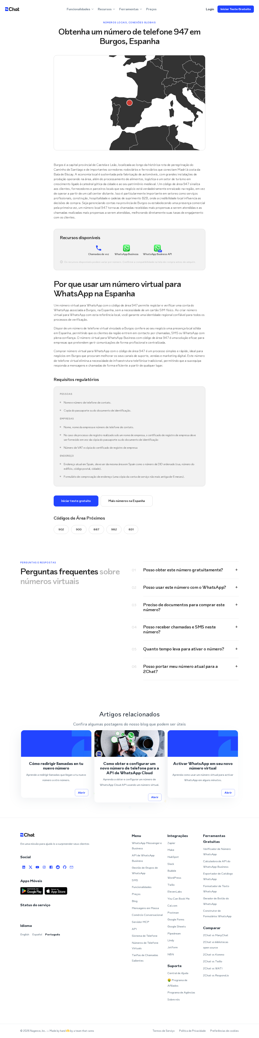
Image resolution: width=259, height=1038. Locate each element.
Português (52, 934)
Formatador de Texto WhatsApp (216, 889)
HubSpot (173, 857)
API (134, 929)
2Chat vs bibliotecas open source (215, 944)
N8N (170, 954)
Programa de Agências (181, 992)
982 (114, 529)
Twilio (171, 885)
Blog (134, 901)
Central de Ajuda (177, 973)
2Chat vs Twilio (212, 961)
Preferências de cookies (224, 1031)
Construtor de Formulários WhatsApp (217, 913)
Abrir (81, 793)
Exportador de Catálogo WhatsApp (218, 876)
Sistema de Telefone (144, 936)
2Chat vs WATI (212, 968)
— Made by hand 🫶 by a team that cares (70, 1031)
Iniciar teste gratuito (236, 9)
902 (61, 529)
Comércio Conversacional (147, 915)
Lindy (170, 940)
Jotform (172, 947)
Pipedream (174, 933)
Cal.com (172, 906)
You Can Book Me (178, 899)
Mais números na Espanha (126, 501)
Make (170, 850)
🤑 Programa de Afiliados (177, 983)
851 (131, 529)
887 (96, 529)
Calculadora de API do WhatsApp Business (216, 864)
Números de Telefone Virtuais (145, 945)
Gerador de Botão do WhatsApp (216, 901)
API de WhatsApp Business (143, 858)
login (210, 9)
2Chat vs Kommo (213, 954)
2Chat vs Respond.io (216, 975)
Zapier (171, 843)
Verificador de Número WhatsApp (217, 851)
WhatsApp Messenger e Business (147, 845)
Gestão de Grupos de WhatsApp (145, 870)
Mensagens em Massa (145, 908)
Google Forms (175, 919)
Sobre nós (173, 999)
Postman (173, 913)
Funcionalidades (141, 887)
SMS (135, 880)
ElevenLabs (174, 892)
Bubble (171, 871)
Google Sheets (176, 926)
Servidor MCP (140, 922)
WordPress (174, 878)
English (24, 934)
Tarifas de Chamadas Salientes (145, 958)
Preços (151, 9)
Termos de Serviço (163, 1031)
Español (37, 934)
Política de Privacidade (192, 1031)
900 (79, 529)
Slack (170, 864)
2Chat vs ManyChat (215, 935)
